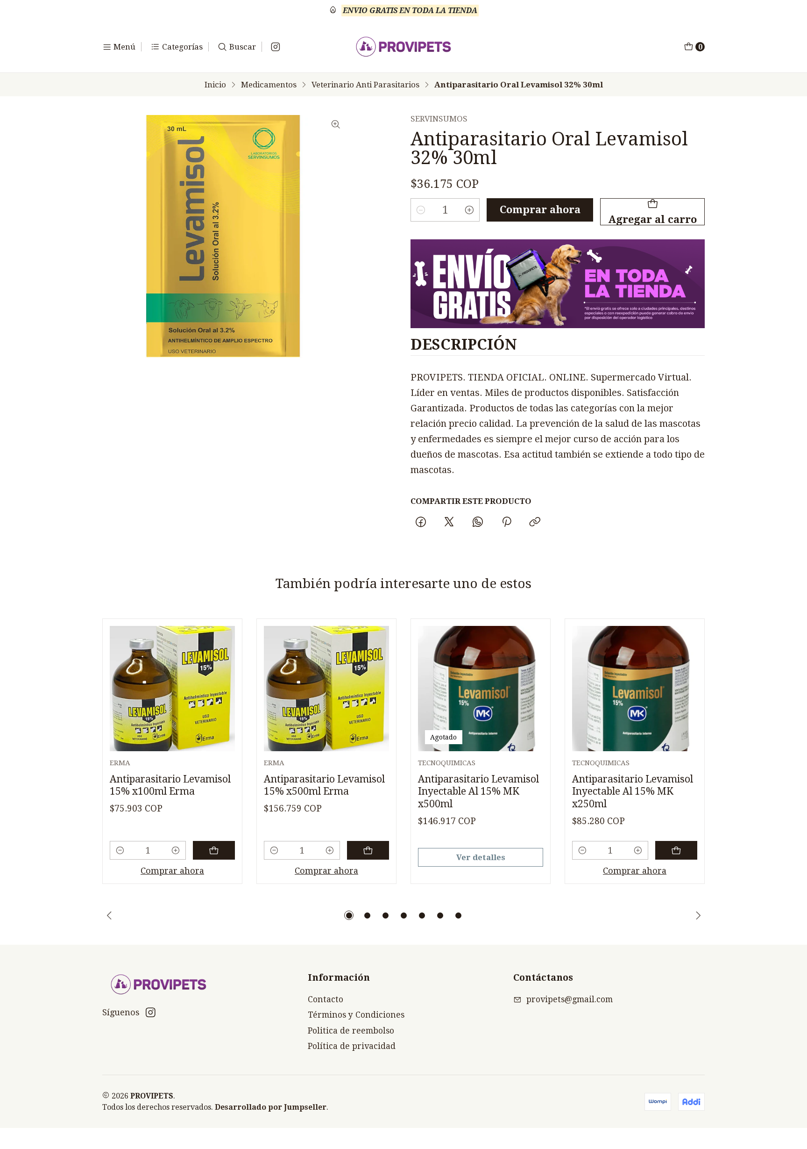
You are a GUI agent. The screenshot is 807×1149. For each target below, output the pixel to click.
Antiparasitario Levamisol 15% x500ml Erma (324, 785)
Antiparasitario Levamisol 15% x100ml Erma (170, 785)
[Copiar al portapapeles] (535, 522)
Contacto (325, 999)
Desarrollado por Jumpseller (270, 1107)
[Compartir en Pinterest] (506, 522)
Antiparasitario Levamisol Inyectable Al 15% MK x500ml (478, 791)
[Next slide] (698, 915)
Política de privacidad (352, 1046)
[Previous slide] (109, 915)
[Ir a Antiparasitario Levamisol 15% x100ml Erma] (172, 688)
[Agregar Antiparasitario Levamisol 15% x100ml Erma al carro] (214, 850)
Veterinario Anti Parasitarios (365, 85)
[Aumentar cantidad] (469, 210)
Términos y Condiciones (356, 1015)
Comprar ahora (540, 209)
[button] (348, 915)
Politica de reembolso (351, 1030)
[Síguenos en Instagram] (275, 47)
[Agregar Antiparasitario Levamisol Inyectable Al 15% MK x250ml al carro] (676, 850)
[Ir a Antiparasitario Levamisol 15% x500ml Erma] (326, 688)
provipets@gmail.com (569, 999)
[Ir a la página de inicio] (403, 46)
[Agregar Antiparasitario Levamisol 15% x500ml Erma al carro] (368, 850)
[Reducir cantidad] (421, 210)
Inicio (215, 85)
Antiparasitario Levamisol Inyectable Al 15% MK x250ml (632, 791)
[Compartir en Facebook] (421, 522)
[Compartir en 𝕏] (449, 522)
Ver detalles (480, 857)
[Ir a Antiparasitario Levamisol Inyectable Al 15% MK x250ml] (634, 688)
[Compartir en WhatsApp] (478, 522)
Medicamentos (269, 85)
